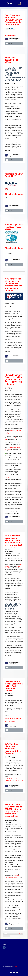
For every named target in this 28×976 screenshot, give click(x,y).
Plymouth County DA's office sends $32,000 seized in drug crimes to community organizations (13, 810)
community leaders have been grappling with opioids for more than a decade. (14, 432)
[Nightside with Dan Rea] (11, 184)
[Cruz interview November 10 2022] (10, 28)
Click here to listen (10, 35)
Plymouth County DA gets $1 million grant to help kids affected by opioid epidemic (13, 379)
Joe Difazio (7, 387)
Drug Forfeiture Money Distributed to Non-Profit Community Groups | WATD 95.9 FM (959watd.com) (13, 720)
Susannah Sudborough (10, 547)
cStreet (15, 966)
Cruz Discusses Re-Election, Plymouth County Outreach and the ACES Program (13, 20)
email (9, 962)
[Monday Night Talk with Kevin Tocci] (11, 237)
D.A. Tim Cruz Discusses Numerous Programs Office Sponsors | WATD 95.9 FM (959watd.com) (14, 780)
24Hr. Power (15, 874)
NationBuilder (11, 965)
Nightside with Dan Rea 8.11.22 (14, 175)
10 (4, 935)
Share (10, 43)
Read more (7, 150)
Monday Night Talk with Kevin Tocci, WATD (14, 227)
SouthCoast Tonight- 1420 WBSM (11, 59)
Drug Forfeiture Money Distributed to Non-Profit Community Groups (14, 686)
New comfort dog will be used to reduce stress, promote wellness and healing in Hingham (13, 284)
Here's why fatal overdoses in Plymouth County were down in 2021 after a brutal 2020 (14, 540)
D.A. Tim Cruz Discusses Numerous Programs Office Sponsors (13, 748)
